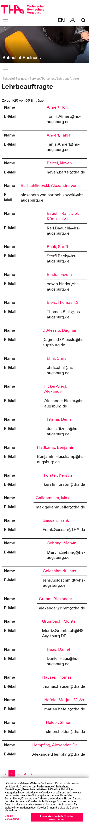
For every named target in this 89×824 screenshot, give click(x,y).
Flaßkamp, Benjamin (55, 447)
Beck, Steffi (57, 246)
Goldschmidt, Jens (59, 571)
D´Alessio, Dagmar (59, 330)
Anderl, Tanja (59, 135)
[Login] (72, 20)
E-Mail (10, 116)
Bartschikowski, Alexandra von (49, 185)
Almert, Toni (58, 107)
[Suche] (83, 20)
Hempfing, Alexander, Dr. (55, 745)
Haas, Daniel (58, 649)
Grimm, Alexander (55, 598)
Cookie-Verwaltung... (13, 817)
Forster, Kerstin (58, 475)
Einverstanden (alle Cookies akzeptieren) (56, 818)
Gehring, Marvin (61, 543)
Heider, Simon (58, 722)
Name (9, 107)
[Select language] (61, 20)
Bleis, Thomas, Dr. (63, 302)
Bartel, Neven (59, 163)
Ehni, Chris (56, 358)
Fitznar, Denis (59, 419)
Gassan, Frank (56, 520)
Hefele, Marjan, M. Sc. (64, 699)
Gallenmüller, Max (52, 497)
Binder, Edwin (59, 274)
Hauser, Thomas (57, 677)
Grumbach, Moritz (58, 621)
